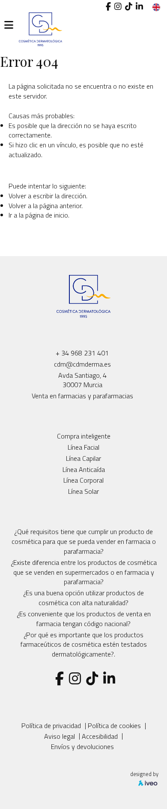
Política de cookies (114, 725)
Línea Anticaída (84, 469)
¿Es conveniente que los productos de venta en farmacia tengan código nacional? (84, 619)
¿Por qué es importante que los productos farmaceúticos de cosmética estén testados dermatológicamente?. (84, 645)
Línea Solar (83, 491)
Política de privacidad (51, 725)
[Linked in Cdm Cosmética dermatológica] (139, 6)
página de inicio (46, 215)
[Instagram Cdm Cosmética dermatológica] (118, 6)
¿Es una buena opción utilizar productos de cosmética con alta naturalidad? (83, 598)
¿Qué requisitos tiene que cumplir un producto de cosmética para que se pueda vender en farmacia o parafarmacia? (84, 541)
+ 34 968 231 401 (82, 353)
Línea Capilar (83, 458)
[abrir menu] (8, 25)
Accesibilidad (100, 736)
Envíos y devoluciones (82, 746)
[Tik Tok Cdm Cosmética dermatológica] (128, 6)
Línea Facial (83, 447)
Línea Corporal (83, 480)
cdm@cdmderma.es (82, 364)
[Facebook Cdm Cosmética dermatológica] (108, 6)
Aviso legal (59, 736)
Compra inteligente (83, 436)
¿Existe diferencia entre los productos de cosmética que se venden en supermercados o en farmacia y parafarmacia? (84, 572)
